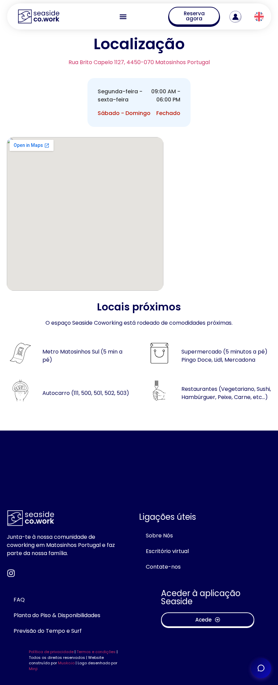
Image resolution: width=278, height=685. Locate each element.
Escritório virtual (167, 551)
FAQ (19, 600)
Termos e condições (96, 651)
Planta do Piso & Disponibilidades (57, 615)
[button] (122, 16)
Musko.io (66, 663)
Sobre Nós (159, 535)
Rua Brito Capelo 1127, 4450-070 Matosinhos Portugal (139, 62)
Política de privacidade (51, 651)
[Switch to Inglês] (259, 17)
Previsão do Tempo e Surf (48, 631)
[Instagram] (11, 573)
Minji (33, 668)
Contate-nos (163, 567)
